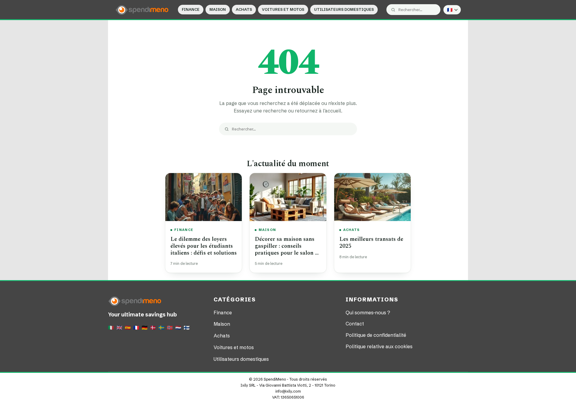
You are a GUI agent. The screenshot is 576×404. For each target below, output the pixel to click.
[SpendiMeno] (142, 9)
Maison (217, 9)
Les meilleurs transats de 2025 (371, 242)
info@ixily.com (288, 391)
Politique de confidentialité (376, 335)
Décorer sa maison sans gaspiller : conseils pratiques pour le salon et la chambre (287, 249)
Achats (244, 9)
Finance (191, 9)
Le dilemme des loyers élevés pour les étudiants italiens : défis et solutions (203, 246)
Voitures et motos (283, 9)
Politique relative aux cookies (379, 346)
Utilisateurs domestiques (344, 9)
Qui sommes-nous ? (368, 313)
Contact (355, 324)
